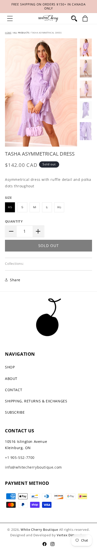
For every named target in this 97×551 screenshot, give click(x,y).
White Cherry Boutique (39, 529)
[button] (9, 18)
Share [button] (15, 279)
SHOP (10, 367)
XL (60, 208)
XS (11, 208)
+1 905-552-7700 (20, 457)
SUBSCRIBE (15, 412)
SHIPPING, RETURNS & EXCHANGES (36, 401)
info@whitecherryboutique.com (33, 467)
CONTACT (13, 389)
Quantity (14, 221)
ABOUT (11, 378)
